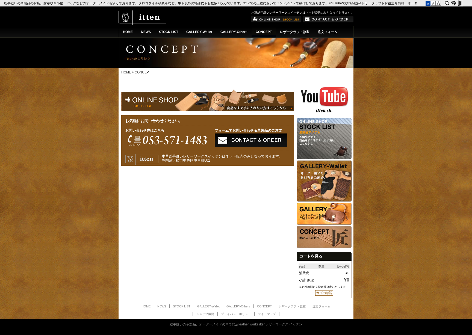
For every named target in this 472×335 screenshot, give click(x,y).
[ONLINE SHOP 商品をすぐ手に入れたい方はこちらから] (276, 21)
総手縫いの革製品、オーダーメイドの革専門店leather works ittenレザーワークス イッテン (236, 324)
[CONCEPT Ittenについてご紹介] (324, 247)
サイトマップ (267, 314)
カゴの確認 (324, 293)
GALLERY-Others (233, 32)
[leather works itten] (142, 24)
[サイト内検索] (447, 3)
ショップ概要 (205, 314)
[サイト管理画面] (459, 3)
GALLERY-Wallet (199, 32)
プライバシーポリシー (236, 314)
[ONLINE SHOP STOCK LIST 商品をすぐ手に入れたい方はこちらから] (324, 158)
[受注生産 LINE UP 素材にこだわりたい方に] (324, 200)
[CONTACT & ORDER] (328, 21)
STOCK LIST (168, 32)
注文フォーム (327, 32)
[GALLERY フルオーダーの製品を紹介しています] (324, 224)
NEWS (146, 32)
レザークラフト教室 (294, 32)
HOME (128, 32)
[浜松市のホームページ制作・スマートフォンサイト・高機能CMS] (453, 3)
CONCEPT (264, 32)
